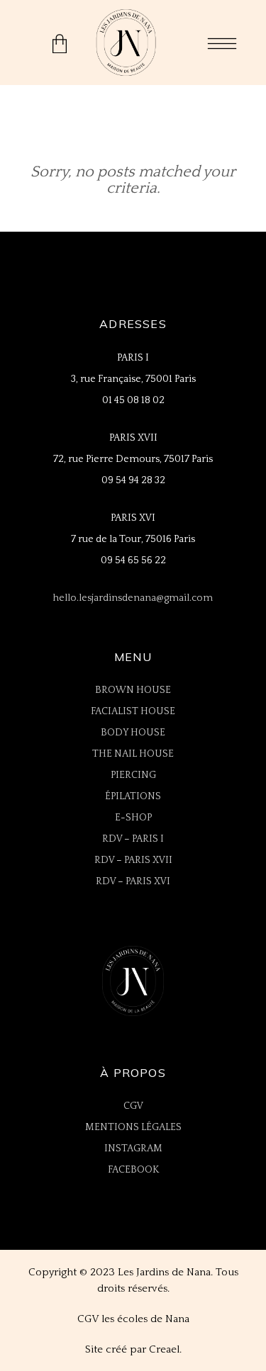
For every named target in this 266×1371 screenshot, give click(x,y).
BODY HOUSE (133, 732)
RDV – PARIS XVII (133, 860)
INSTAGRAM (133, 1148)
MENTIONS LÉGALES (133, 1127)
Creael (164, 1349)
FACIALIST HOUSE (133, 711)
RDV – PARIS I (133, 839)
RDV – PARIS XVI (133, 881)
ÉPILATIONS (133, 796)
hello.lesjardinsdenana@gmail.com (133, 598)
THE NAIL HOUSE (133, 754)
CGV (133, 1106)
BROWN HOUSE (133, 690)
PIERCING (133, 775)
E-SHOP (133, 817)
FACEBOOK (133, 1169)
